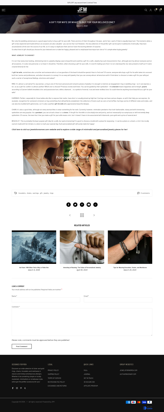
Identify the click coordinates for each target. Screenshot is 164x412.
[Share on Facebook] (68, 204)
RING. (14, 84)
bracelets (22, 193)
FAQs (85, 370)
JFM (52, 402)
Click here (16, 129)
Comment (16, 307)
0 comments (145, 193)
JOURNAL (87, 374)
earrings (36, 193)
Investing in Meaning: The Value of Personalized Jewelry (82, 267)
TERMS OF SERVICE (54, 378)
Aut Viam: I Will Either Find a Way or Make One (34, 267)
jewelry (46, 193)
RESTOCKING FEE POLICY (56, 382)
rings (51, 193)
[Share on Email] (89, 204)
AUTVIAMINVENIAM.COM (128, 374)
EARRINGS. (16, 98)
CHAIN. (14, 109)
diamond (68, 89)
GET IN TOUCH (88, 378)
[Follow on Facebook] (13, 388)
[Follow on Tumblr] (25, 388)
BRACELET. (16, 121)
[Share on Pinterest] (82, 204)
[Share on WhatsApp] (95, 204)
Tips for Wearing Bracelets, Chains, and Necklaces (130, 267)
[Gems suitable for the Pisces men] (70, 215)
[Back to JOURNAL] (82, 215)
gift (41, 193)
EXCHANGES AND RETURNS (57, 386)
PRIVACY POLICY (53, 370)
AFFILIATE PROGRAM (91, 386)
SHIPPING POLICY (53, 374)
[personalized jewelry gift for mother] (82, 157)
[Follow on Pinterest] (21, 388)
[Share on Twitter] (75, 204)
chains (29, 193)
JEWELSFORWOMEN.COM (128, 370)
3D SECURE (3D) (89, 382)
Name (14, 296)
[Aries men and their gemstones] (94, 215)
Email (86, 296)
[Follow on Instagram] (17, 388)
